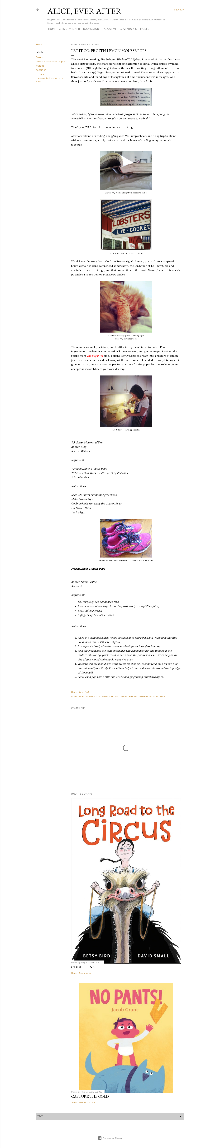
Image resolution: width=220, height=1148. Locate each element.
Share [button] (39, 44)
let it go (40, 65)
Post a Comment (87, 1102)
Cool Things (84, 967)
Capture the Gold (90, 1096)
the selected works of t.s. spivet (152, 696)
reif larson (41, 74)
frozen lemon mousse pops (51, 61)
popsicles (41, 70)
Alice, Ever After (84, 11)
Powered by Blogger (112, 1138)
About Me (110, 28)
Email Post (84, 692)
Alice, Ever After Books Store (79, 28)
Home (52, 28)
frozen (39, 57)
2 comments (85, 973)
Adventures (128, 28)
